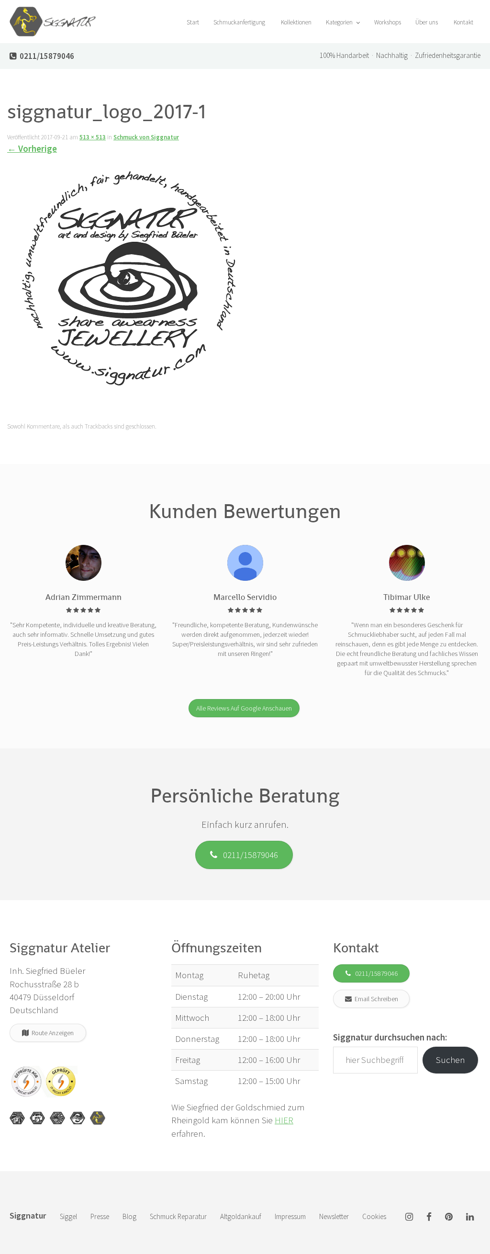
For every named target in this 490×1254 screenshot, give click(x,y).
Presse (99, 1216)
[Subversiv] (57, 1118)
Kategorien (340, 22)
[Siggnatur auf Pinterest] (449, 1217)
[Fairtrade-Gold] (77, 1118)
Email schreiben (375, 998)
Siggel (68, 1216)
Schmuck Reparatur (178, 1216)
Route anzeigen (51, 1032)
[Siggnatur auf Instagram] (409, 1217)
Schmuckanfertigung (239, 22)
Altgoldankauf (240, 1216)
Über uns (426, 22)
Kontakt (462, 22)
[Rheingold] (97, 1118)
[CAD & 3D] (37, 1118)
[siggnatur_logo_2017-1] (130, 280)
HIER (284, 1120)
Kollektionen (295, 22)
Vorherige (32, 148)
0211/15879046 (247, 854)
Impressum (290, 1216)
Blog (129, 1216)
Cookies (374, 1216)
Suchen (450, 1059)
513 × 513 (92, 137)
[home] (53, 12)
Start (192, 22)
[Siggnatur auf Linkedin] (470, 1217)
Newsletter (334, 1216)
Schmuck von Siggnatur (146, 137)
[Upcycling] (17, 1118)
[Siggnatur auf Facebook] (429, 1217)
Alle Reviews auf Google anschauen (244, 708)
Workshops (387, 22)
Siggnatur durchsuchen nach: (390, 1037)
